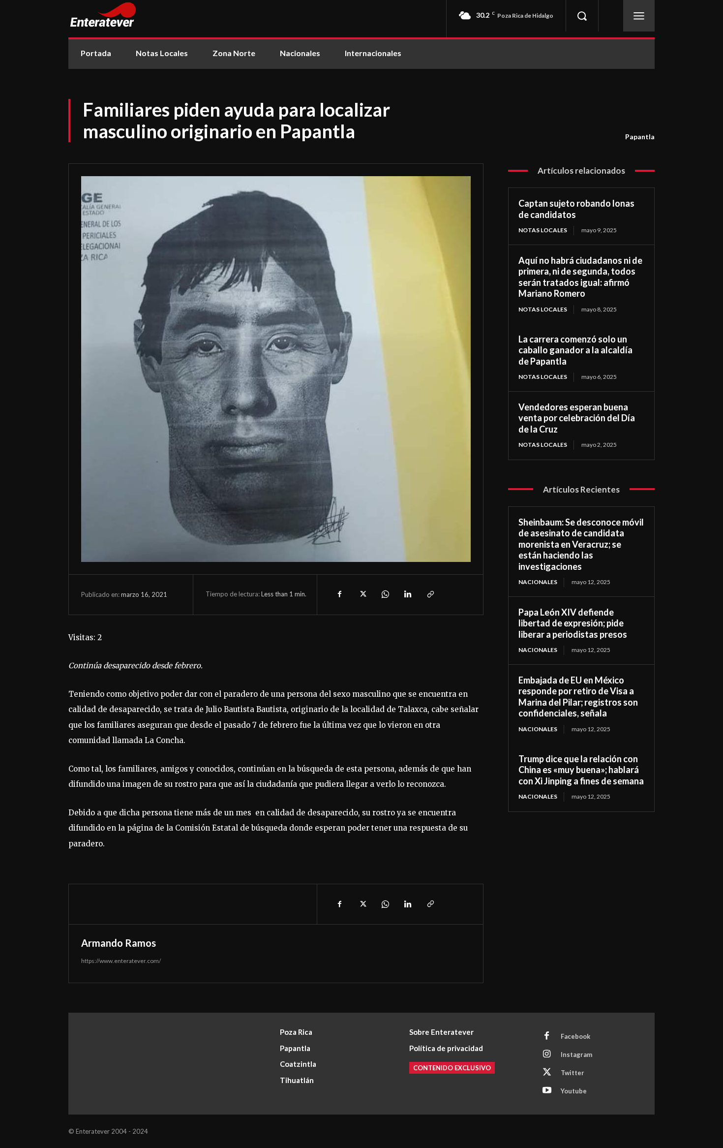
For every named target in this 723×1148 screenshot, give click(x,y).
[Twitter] (362, 594)
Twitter (572, 1073)
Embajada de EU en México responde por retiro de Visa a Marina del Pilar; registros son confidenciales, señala (578, 697)
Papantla (640, 136)
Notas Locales (542, 230)
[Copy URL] (430, 594)
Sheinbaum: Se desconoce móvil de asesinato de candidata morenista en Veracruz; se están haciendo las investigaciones (581, 544)
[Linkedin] (407, 594)
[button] (582, 15)
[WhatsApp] (384, 594)
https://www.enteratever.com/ (121, 960)
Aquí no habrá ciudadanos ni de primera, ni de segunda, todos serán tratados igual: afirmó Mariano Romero (580, 277)
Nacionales (537, 582)
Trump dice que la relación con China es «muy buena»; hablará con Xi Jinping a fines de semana (581, 769)
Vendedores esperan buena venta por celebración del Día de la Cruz (576, 418)
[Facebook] (339, 594)
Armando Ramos (118, 943)
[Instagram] (547, 1054)
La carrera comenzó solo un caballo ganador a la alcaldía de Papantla (575, 350)
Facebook (575, 1036)
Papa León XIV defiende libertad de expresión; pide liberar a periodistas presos (572, 623)
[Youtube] (547, 1091)
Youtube (574, 1091)
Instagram (576, 1054)
